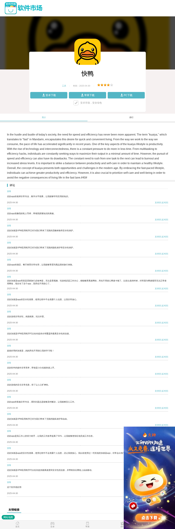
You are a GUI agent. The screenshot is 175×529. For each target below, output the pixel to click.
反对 (164, 202)
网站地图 (8, 517)
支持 (157, 202)
